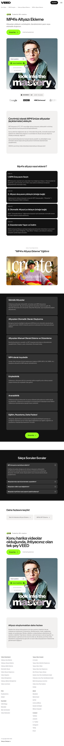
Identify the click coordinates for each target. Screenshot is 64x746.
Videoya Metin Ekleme (7, 666)
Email (34, 731)
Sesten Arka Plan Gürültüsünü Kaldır (42, 675)
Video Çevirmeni (5, 684)
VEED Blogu (4, 704)
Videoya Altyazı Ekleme (24, 7)
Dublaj (34, 687)
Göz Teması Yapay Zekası (39, 672)
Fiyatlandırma (4, 694)
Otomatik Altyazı (5, 669)
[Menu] (61, 2)
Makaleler (3, 707)
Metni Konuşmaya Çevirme (40, 681)
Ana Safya (3, 7)
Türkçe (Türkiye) (5, 741)
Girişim (3, 697)
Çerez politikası (37, 703)
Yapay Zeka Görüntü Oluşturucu (41, 663)
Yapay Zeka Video (37, 666)
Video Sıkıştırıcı (5, 675)
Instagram (35, 725)
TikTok (34, 728)
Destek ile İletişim (37, 706)
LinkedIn (35, 719)
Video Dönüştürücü (6, 678)
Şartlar (34, 700)
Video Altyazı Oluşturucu (7, 672)
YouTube (35, 716)
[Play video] (32, 270)
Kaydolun (54, 2)
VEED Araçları (12, 7)
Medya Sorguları (37, 709)
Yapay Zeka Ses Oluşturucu (40, 669)
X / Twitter (35, 722)
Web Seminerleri (5, 710)
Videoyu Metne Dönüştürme (8, 681)
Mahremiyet (36, 697)
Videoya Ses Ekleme (6, 660)
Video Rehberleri (5, 713)
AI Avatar (35, 660)
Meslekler (35, 694)
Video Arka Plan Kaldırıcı (39, 684)
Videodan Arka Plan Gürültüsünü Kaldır (43, 678)
